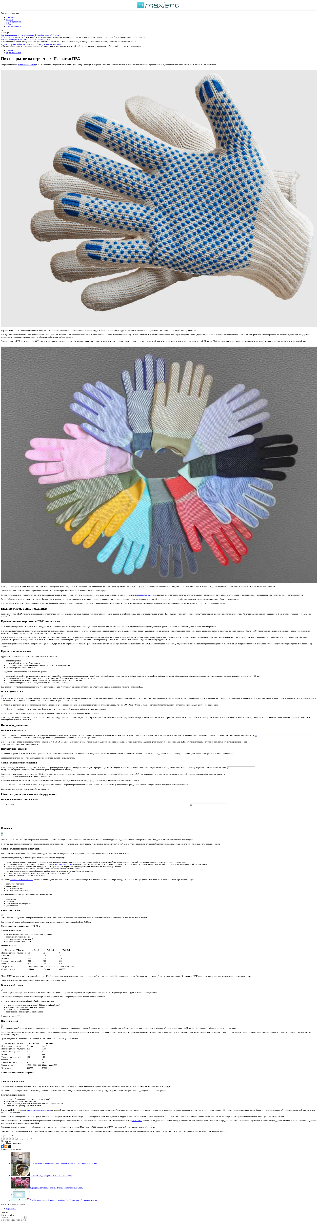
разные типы (136, 1121)
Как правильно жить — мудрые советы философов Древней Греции (30, 35)
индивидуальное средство (38, 1110)
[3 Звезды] (8, 1138)
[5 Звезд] (14, 1138)
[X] (9, 1146)
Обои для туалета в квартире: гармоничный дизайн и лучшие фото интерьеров (63, 1163)
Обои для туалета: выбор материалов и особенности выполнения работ (31, 44)
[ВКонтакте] (2, 1146)
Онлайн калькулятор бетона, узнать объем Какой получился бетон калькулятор (63, 1200)
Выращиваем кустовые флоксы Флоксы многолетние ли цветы (56, 1188)
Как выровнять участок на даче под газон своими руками (25, 39)
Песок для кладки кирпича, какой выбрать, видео (51, 1175)
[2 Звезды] (5, 1138)
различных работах (146, 595)
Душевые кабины (13, 26)
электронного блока (63, 864)
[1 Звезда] (2, 1138)
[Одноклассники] (5, 1146)
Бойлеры (9, 24)
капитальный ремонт (27, 65)
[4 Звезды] (11, 1138)
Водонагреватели (13, 22)
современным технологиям (21, 880)
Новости (9, 19)
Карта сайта (11, 1208)
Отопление (10, 17)
